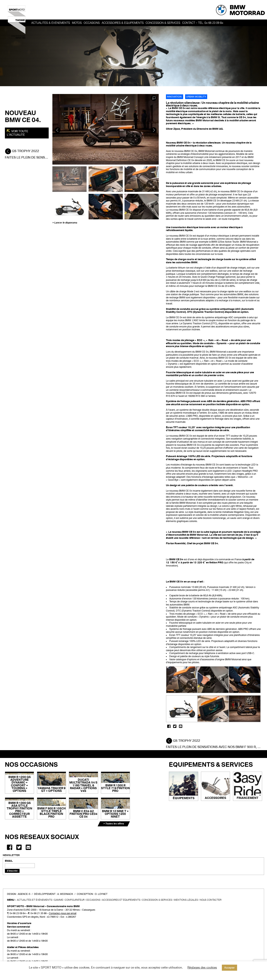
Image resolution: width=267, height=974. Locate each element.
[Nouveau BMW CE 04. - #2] (106, 179)
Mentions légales (186, 900)
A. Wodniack (65, 894)
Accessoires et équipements (121, 900)
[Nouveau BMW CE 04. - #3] (142, 179)
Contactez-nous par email (62, 913)
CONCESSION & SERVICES (157, 900)
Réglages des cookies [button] (202, 967)
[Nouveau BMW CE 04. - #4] (69, 206)
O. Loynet (101, 894)
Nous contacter (210, 900)
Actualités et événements (34, 900)
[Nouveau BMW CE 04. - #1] (69, 179)
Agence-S (24, 894)
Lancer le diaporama (65, 222)
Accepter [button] (229, 967)
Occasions (93, 900)
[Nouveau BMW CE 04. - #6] (142, 206)
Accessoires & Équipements (123, 22)
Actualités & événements (50, 22)
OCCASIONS (92, 22)
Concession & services (163, 22)
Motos (77, 22)
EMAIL (9, 861)
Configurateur (74, 900)
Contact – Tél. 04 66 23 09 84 (202, 22)
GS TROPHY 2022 (25, 151)
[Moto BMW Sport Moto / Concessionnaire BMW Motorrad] (16, 21)
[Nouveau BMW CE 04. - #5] (106, 206)
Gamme (58, 900)
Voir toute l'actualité (17, 133)
